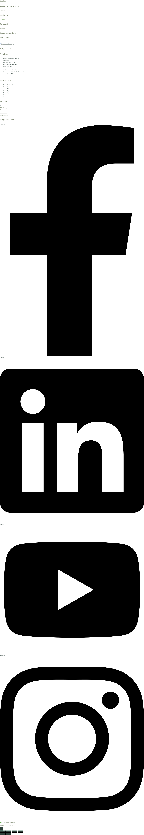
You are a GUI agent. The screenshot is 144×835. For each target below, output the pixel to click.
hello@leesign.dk (4, 115)
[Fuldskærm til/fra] (8, 831)
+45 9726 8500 (3, 113)
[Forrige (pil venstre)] (3, 834)
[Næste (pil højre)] (8, 834)
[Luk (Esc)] (20, 831)
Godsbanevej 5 (3, 105)
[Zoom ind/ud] (3, 831)
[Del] (14, 831)
